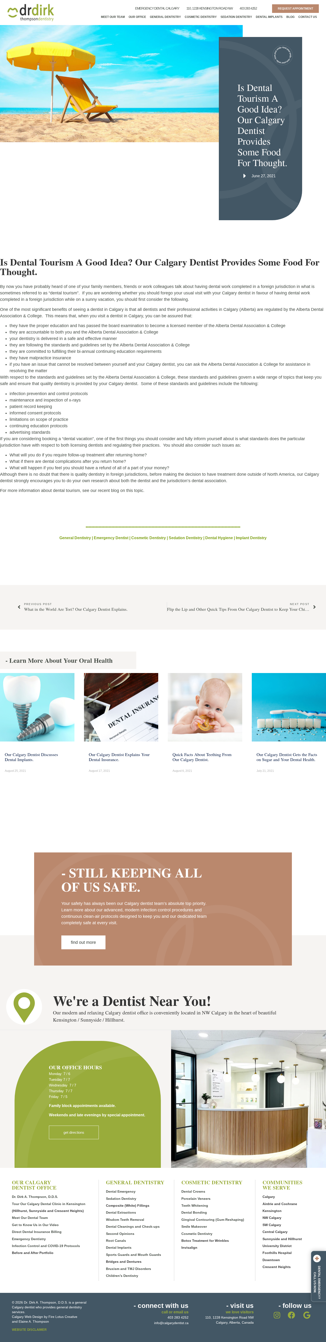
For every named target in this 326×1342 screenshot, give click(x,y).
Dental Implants (269, 17)
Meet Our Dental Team (30, 1218)
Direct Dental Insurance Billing (37, 1232)
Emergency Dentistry (29, 1239)
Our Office (137, 17)
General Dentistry (165, 17)
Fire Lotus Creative (62, 1317)
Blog (290, 17)
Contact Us (307, 17)
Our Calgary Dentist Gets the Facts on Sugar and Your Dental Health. (287, 757)
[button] (74, 1132)
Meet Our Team (113, 17)
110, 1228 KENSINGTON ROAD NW (209, 8)
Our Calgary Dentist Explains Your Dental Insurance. (119, 757)
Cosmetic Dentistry (201, 17)
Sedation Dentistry (236, 17)
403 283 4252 (248, 8)
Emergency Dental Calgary (157, 8)
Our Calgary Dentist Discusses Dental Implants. (31, 757)
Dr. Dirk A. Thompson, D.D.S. (35, 1197)
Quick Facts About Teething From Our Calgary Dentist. (202, 757)
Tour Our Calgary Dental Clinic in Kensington (48, 1204)
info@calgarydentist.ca (171, 1323)
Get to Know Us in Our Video (35, 1225)
